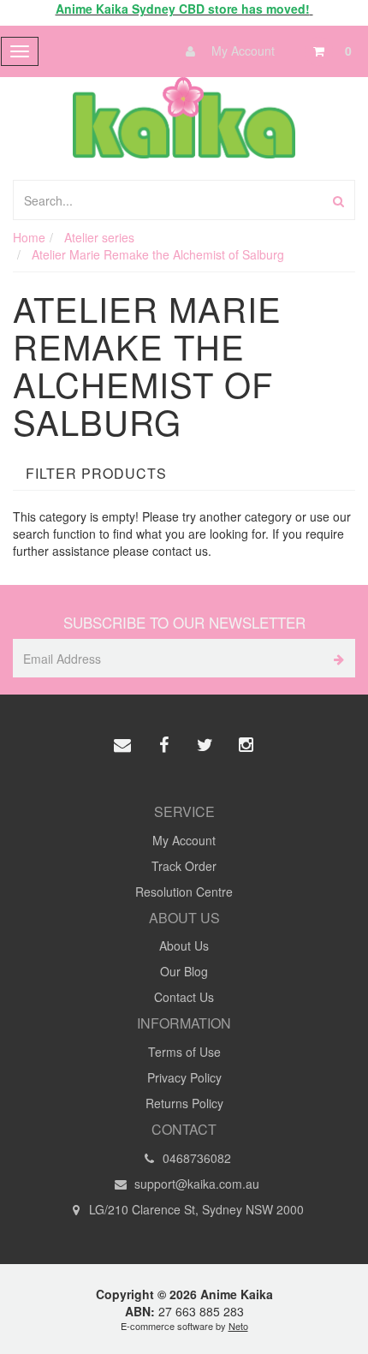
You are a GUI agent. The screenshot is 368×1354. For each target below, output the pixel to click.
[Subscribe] (336, 658)
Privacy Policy (184, 1077)
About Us (184, 945)
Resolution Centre (184, 891)
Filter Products (96, 473)
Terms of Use (184, 1051)
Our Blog (184, 971)
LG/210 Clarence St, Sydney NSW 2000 (195, 1209)
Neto (238, 1326)
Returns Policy (184, 1103)
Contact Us (184, 996)
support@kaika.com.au (195, 1183)
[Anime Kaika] (183, 115)
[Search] (338, 200)
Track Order (184, 865)
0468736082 (195, 1157)
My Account (241, 50)
